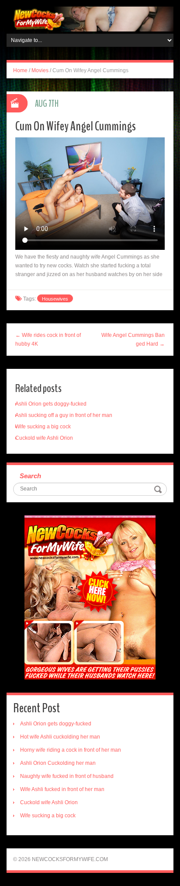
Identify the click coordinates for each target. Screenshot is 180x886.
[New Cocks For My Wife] (90, 19)
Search (30, 476)
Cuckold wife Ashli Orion (44, 438)
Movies (39, 70)
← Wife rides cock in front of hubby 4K (48, 339)
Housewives (55, 298)
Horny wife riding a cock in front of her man (70, 750)
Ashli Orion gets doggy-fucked (51, 404)
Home (20, 70)
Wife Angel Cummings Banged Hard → (133, 339)
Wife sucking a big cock (43, 427)
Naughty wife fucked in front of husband (67, 776)
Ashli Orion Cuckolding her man (58, 763)
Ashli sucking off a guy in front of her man (63, 415)
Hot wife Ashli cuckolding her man (60, 737)
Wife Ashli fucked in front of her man (62, 789)
